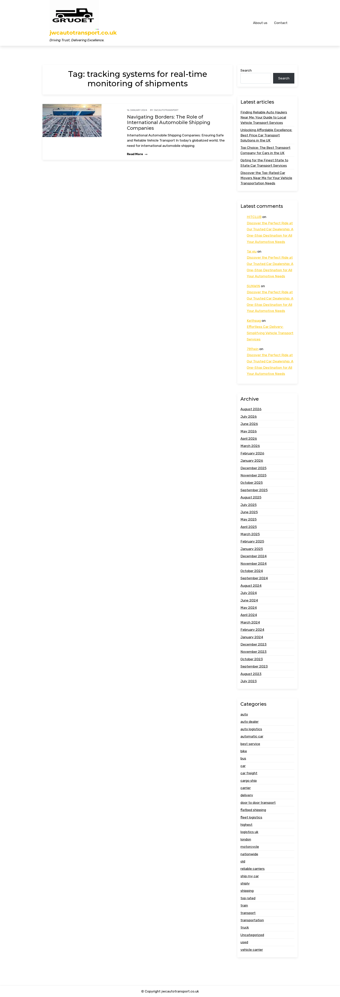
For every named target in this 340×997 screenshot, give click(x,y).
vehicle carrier (251, 950)
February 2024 (252, 630)
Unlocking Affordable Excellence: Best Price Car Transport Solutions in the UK (266, 135)
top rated (247, 898)
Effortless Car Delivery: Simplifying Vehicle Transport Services (270, 333)
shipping (247, 891)
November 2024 (253, 564)
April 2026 (248, 439)
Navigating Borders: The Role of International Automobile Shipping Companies (168, 122)
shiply (245, 883)
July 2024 (248, 593)
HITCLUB (254, 217)
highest (246, 825)
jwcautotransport (166, 110)
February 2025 (252, 542)
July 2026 (248, 416)
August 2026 (250, 409)
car (243, 766)
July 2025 (248, 505)
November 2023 (253, 652)
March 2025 (250, 534)
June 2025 (249, 512)
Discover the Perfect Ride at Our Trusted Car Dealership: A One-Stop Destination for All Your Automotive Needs (270, 232)
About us (260, 23)
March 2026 (250, 446)
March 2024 (250, 622)
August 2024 (250, 586)
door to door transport (258, 803)
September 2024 (254, 578)
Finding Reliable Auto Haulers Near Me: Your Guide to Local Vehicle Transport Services (263, 117)
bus (243, 759)
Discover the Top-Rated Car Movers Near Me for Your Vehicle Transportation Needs (266, 178)
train (244, 905)
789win (253, 349)
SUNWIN (253, 286)
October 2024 (251, 571)
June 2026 (249, 424)
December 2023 (253, 644)
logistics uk (249, 832)
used (244, 942)
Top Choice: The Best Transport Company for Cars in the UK (265, 150)
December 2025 (253, 468)
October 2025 (251, 483)
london (245, 839)
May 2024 (248, 608)
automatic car (251, 736)
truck (244, 928)
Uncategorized (252, 935)
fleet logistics (251, 817)
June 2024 (249, 600)
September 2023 (254, 666)
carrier (245, 788)
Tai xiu (252, 251)
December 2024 (253, 556)
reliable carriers (252, 869)
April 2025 (248, 527)
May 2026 (248, 431)
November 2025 (253, 475)
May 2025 (248, 519)
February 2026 (252, 453)
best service (250, 744)
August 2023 (250, 674)
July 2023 (248, 681)
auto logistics (251, 729)
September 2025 (254, 490)
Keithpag (254, 321)
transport (248, 913)
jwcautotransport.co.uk (83, 32)
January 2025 (251, 549)
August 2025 (250, 497)
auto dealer (249, 722)
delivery (246, 795)
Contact (280, 23)
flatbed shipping (253, 810)
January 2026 (251, 461)
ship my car (249, 876)
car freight (248, 773)
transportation (252, 920)
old (242, 861)
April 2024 (248, 615)
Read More (135, 154)
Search (246, 70)
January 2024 (251, 637)
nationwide (249, 854)
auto (244, 714)
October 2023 (251, 659)
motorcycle (249, 847)
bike (243, 751)
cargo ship (248, 781)
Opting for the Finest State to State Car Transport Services (264, 162)
